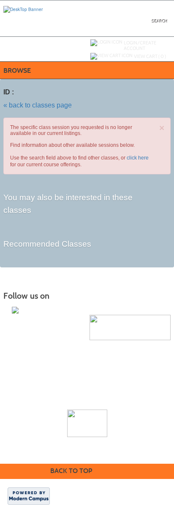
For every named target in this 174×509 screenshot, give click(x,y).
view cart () (150, 56)
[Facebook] (15, 310)
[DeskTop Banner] (23, 9)
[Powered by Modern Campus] (29, 495)
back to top (71, 471)
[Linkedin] (23, 310)
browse (17, 70)
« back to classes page (37, 105)
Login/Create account (140, 45)
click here (138, 158)
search (160, 21)
